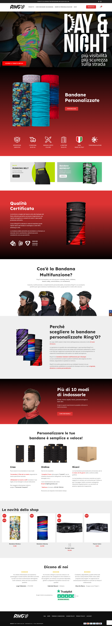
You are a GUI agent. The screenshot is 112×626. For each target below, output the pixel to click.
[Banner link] (32, 173)
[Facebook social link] (99, 1)
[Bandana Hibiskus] (15, 527)
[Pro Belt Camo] (70, 527)
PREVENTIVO (91, 6)
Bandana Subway (42, 544)
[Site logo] (17, 7)
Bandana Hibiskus (15, 544)
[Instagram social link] (101, 1)
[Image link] (21, 616)
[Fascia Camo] (97, 527)
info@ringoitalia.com (51, 484)
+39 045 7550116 (58, 487)
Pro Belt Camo (69, 548)
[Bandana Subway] (42, 527)
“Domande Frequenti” (21, 487)
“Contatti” (62, 474)
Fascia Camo (97, 544)
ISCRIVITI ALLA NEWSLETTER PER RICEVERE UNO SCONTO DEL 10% (53, 1)
